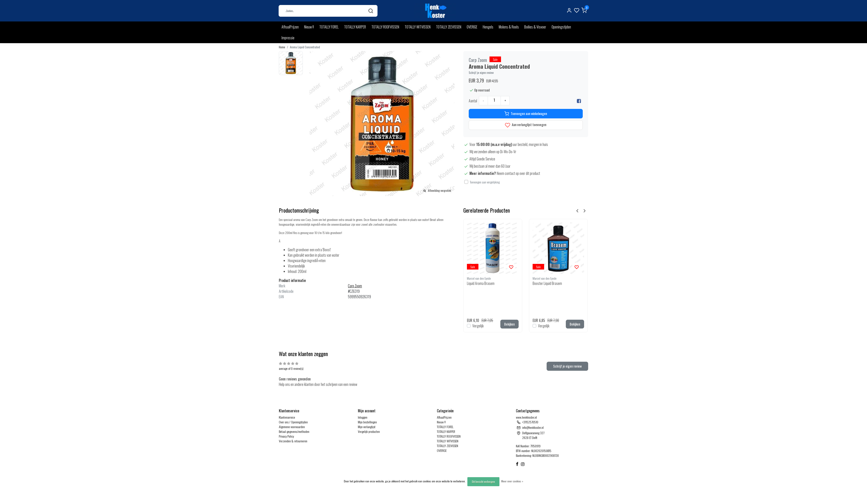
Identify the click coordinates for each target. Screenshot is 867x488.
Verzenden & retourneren (293, 441)
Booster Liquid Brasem (547, 283)
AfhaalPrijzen (290, 27)
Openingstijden (561, 27)
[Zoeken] (370, 11)
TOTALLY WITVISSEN (418, 27)
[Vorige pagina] (577, 210)
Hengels (488, 27)
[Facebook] (579, 100)
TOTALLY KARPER (355, 27)
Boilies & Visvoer (535, 27)
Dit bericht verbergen (483, 481)
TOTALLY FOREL (329, 27)
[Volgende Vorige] (584, 210)
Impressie (288, 37)
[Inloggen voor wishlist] (511, 267)
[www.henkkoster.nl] (435, 10)
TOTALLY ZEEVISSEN (448, 27)
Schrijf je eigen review (481, 72)
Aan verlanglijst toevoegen (528, 124)
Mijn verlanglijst (366, 426)
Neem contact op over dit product (518, 173)
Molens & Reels (509, 27)
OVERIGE (472, 27)
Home (282, 47)
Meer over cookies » (512, 481)
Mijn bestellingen (367, 422)
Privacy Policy (286, 436)
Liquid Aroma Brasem (480, 283)
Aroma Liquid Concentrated (305, 47)
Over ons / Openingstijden (293, 422)
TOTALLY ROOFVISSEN (385, 27)
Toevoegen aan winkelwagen (529, 113)
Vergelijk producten (369, 431)
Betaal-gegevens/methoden (294, 431)
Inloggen (362, 417)
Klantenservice (287, 417)
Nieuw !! (309, 27)
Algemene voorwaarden (292, 426)
